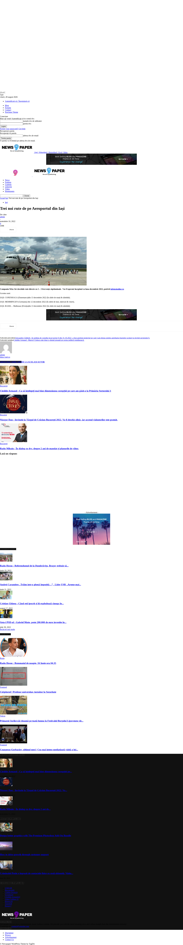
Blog (7, 105)
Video (7, 189)
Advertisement (10, 937)
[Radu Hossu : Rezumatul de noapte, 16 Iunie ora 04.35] (13, 656)
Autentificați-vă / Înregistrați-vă (17, 101)
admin (2, 217)
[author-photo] (6, 353)
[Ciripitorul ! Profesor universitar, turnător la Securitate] (13, 685)
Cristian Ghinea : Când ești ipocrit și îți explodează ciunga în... (32, 603)
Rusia (2, 658)
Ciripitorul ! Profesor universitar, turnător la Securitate (28, 692)
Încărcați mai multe (7, 629)
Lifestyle (8, 187)
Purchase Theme (11, 112)
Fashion (8, 182)
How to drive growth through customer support (24, 854)
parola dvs (27, 124)
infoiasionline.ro (117, 289)
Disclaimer (9, 933)
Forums (8, 108)
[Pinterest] (41, 229)
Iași (6, 198)
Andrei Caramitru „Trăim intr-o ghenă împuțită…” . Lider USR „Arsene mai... (40, 584)
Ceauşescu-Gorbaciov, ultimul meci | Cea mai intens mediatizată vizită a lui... (39, 749)
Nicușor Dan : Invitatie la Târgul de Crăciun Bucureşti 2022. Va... (33, 790)
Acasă (2, 198)
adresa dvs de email (30, 136)
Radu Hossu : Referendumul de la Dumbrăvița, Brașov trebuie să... (34, 565)
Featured (3, 687)
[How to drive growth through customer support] (6, 850)
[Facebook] (23, 229)
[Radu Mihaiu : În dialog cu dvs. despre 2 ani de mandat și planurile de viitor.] (13, 441)
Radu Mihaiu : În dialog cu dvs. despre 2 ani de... (25, 809)
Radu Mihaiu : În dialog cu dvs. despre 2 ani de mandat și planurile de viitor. (39, 448)
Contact (8, 110)
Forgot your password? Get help (12, 129)
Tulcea (2, 716)
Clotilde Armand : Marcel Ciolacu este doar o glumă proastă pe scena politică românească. (49, 340)
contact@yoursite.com (20, 926)
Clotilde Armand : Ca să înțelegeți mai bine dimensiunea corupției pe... (36, 771)
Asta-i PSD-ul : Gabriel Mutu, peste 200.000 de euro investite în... (33, 622)
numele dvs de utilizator (32, 121)
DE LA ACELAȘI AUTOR (33, 362)
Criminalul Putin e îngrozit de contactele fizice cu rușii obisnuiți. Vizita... (36, 873)
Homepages (9, 191)
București (3, 386)
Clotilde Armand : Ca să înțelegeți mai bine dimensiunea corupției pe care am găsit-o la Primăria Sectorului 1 (55, 391)
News (7, 180)
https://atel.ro (5, 357)
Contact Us (9, 940)
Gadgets (8, 184)
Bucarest (3, 415)
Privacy (8, 935)
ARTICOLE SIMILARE (10, 362)
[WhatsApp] (50, 229)
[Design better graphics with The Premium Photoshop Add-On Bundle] (6, 831)
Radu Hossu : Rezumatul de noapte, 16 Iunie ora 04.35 (28, 663)
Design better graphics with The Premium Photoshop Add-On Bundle (35, 835)
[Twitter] (32, 229)
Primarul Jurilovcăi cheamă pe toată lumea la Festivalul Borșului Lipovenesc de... (41, 721)
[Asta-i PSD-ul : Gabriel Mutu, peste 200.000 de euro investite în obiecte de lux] (6, 617)
